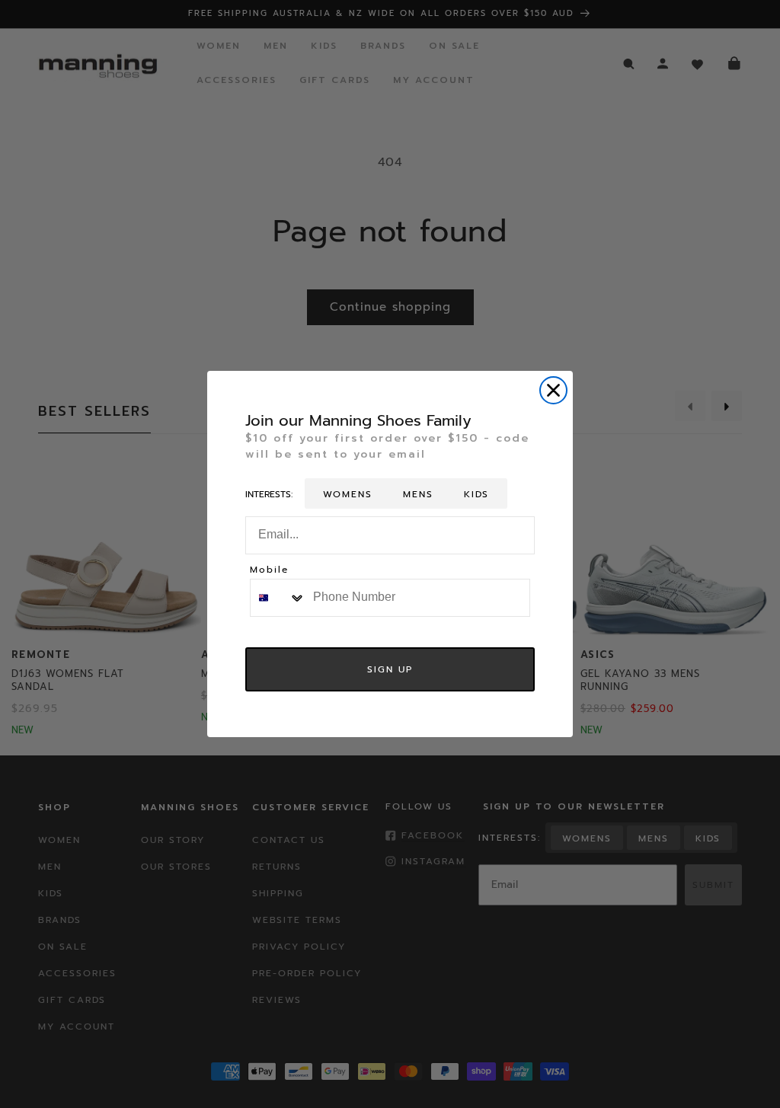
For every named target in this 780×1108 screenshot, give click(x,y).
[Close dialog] (553, 390)
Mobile (269, 570)
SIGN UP (390, 669)
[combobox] (278, 598)
